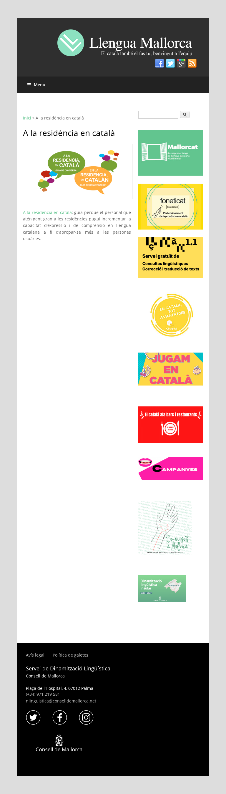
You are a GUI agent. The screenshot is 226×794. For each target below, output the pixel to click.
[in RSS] (192, 63)
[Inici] (129, 45)
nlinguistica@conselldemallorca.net (61, 701)
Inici (27, 118)
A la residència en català (47, 212)
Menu (39, 84)
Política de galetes (70, 655)
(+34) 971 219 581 (43, 694)
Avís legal (36, 655)
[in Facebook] (159, 63)
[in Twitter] (170, 63)
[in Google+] (181, 63)
